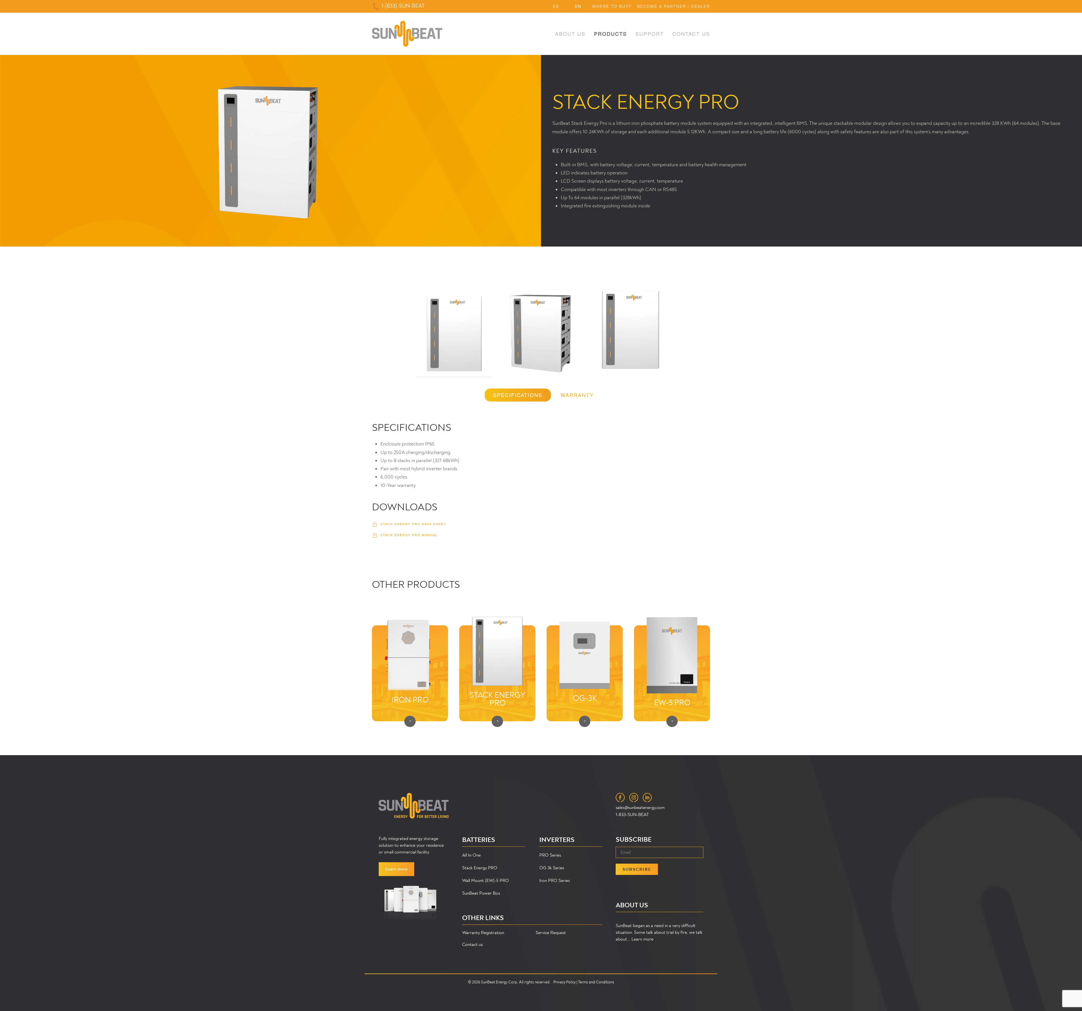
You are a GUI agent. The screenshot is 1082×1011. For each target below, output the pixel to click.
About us (570, 33)
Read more (497, 631)
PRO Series (550, 855)
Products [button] (610, 33)
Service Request (551, 932)
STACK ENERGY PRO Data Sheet (413, 524)
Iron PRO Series (554, 880)
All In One (471, 855)
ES (556, 6)
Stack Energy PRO (479, 868)
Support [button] (649, 33)
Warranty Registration (483, 932)
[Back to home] (407, 34)
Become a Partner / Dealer (673, 6)
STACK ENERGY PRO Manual (409, 535)
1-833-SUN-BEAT (632, 814)
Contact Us (691, 33)
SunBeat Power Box (481, 893)
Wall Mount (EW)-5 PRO (485, 880)
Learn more (396, 869)
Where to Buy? (611, 6)
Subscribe (636, 869)
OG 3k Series (551, 868)
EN (578, 6)
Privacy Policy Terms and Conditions (583, 982)
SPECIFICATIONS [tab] (517, 394)
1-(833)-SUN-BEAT (403, 6)
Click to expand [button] (454, 331)
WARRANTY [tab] (577, 394)
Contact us (472, 944)
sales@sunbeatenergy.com (640, 807)
